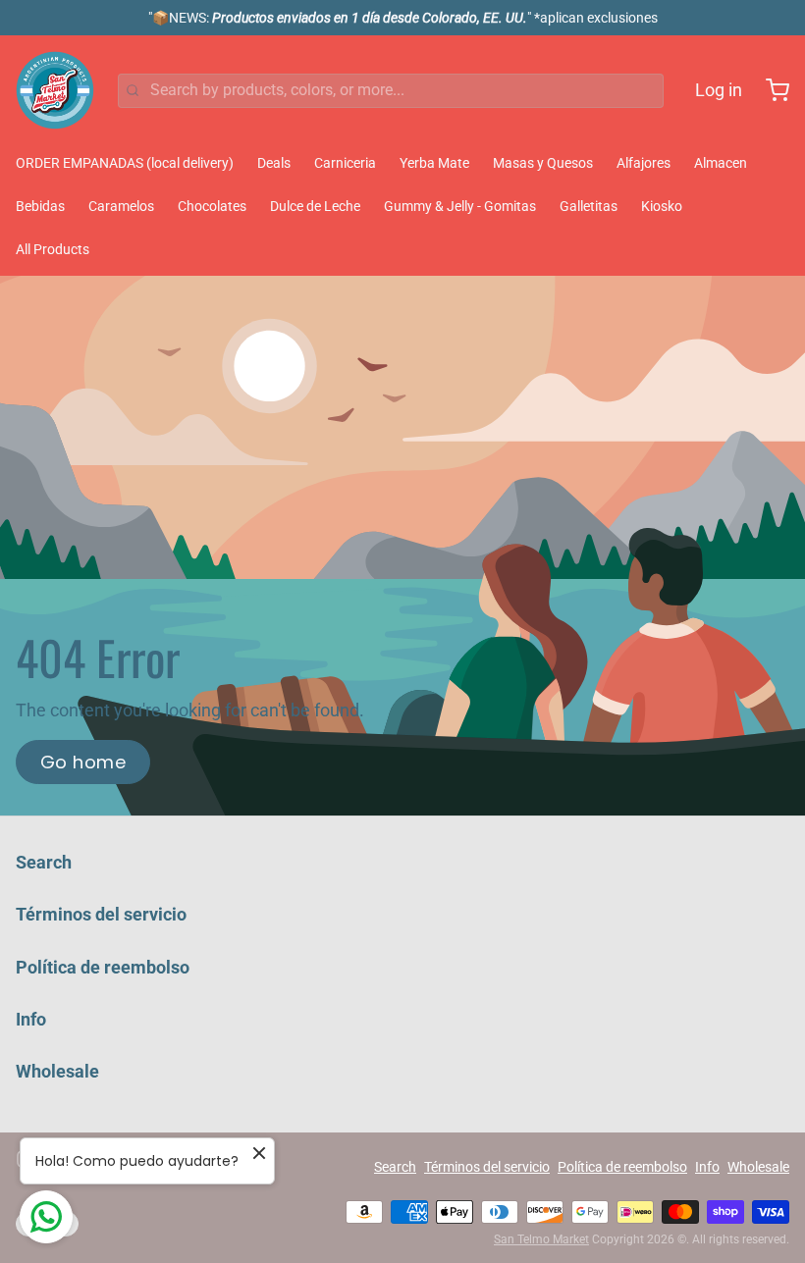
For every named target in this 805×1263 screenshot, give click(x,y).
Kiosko (661, 206)
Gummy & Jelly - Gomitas (460, 206)
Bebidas (40, 206)
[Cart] (769, 90)
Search (44, 862)
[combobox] (391, 91)
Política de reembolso (102, 967)
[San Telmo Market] (55, 90)
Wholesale (57, 1071)
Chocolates (212, 206)
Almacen (720, 163)
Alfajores (644, 163)
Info (31, 1019)
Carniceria (345, 163)
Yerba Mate (434, 163)
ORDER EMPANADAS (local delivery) (125, 163)
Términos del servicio (101, 914)
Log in (718, 89)
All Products (52, 249)
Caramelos (121, 206)
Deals (274, 163)
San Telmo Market (541, 1239)
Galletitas (588, 206)
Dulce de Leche (315, 206)
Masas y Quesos (543, 163)
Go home (83, 762)
